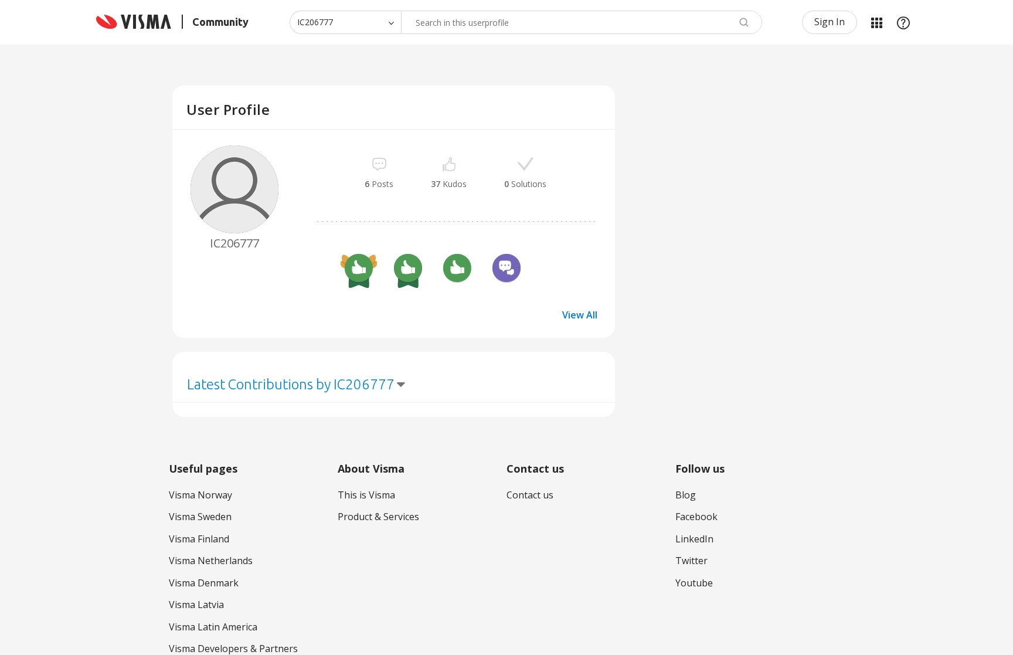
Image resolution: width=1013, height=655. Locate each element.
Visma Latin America (213, 626)
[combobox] (581, 22)
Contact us (529, 494)
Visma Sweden (200, 516)
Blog (685, 494)
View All (579, 314)
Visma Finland (199, 538)
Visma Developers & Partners (233, 648)
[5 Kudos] (408, 270)
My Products (876, 22)
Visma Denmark (204, 582)
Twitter (691, 560)
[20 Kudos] (359, 270)
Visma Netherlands (211, 560)
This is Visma (366, 494)
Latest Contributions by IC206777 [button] (291, 384)
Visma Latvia (196, 604)
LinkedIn (694, 538)
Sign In (829, 21)
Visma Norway (200, 494)
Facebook (696, 516)
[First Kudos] (457, 270)
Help (903, 22)
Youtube (694, 582)
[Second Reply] (506, 270)
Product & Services (378, 516)
